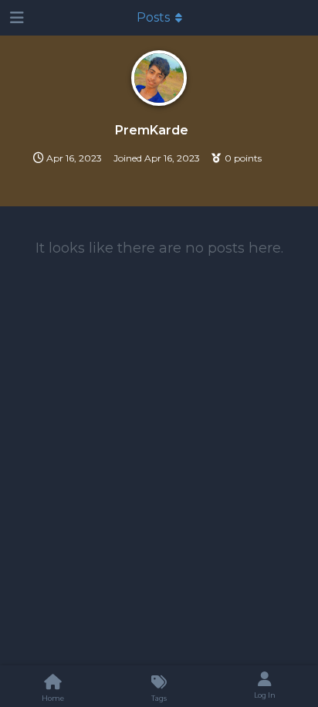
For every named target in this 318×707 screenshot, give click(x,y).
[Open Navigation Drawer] (15, 18)
